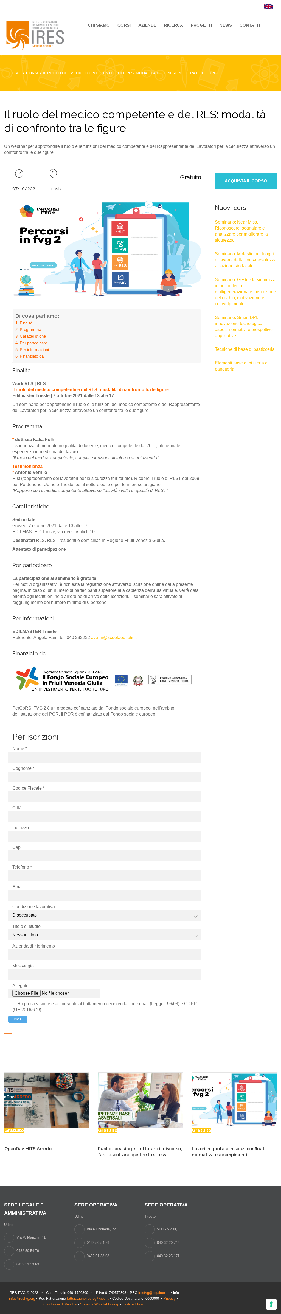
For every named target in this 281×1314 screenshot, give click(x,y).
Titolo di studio (26, 926)
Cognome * (23, 768)
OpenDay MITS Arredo (28, 1148)
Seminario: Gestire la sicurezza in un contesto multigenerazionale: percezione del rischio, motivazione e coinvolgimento (245, 291)
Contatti (250, 25)
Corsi (124, 25)
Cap (16, 847)
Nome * (19, 748)
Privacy (170, 1298)
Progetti (201, 25)
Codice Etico (133, 1304)
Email (18, 887)
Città (16, 808)
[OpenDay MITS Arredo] (46, 1099)
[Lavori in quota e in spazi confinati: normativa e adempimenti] (234, 1099)
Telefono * (22, 867)
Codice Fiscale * (28, 788)
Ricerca (173, 25)
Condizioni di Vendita (60, 1304)
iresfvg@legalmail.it (154, 1293)
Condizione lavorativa (33, 906)
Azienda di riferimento (33, 946)
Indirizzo (20, 827)
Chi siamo (99, 25)
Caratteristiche (33, 336)
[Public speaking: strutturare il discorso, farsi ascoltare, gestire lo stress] (140, 1099)
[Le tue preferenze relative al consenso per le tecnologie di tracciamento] (271, 1304)
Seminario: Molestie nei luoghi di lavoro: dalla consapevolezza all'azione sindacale (245, 260)
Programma (30, 329)
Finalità (26, 323)
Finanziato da (32, 356)
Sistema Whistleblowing (99, 1304)
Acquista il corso (246, 181)
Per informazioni (34, 349)
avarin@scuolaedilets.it (114, 637)
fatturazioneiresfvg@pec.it (88, 1298)
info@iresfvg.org (22, 1298)
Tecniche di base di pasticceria (245, 349)
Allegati (19, 985)
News (226, 25)
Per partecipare (33, 343)
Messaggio (23, 965)
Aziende (147, 25)
